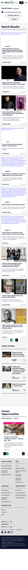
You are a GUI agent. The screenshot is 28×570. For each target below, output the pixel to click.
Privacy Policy (4, 529)
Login (26, 2)
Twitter (5, 532)
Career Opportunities (10, 413)
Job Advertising (5, 490)
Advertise (14, 19)
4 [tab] (15, 453)
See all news (16, 8)
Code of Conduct (18, 529)
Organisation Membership (4, 471)
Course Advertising (5, 501)
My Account (18, 490)
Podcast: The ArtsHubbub (18, 475)
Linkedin (8, 532)
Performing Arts (6, 418)
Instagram (11, 532)
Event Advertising (5, 495)
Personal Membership (6, 468)
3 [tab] (12, 453)
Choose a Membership (6, 465)
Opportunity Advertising (4, 498)
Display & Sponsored (6, 492)
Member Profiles (19, 482)
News (17, 465)
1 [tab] (7, 453)
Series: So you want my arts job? (21, 471)
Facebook (2, 532)
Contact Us (4, 512)
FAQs (2, 514)
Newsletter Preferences (21, 495)
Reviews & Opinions (20, 468)
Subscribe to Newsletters (18, 479)
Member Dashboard (20, 497)
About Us (3, 509)
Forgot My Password (20, 492)
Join (21, 2)
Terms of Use (11, 529)
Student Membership (6, 474)
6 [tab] (20, 453)
